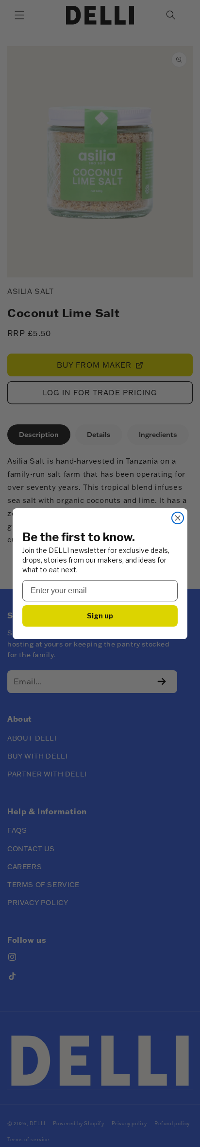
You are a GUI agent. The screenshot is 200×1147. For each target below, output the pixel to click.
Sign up (100, 616)
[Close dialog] (177, 518)
